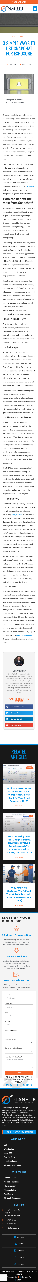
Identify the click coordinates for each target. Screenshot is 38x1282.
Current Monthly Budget (13, 1048)
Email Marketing (10, 1161)
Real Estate (8, 1194)
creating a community (24, 635)
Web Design (9, 1149)
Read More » (19, 806)
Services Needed (11, 1039)
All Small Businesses (12, 1198)
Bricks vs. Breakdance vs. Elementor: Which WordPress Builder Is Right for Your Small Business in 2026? (19, 795)
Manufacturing (10, 1190)
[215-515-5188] (19, 1)
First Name (9, 995)
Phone (7, 1021)
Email (7, 1012)
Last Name (8, 1003)
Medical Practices (11, 1182)
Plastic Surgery (10, 1186)
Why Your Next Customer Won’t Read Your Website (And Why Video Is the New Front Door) (19, 894)
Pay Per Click (9, 1157)
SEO (5, 1145)
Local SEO (8, 1153)
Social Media (19, 36)
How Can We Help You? (13, 1057)
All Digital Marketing (12, 1165)
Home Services (10, 1178)
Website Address (11, 1030)
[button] (31, 101)
